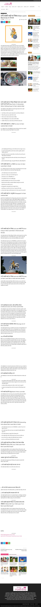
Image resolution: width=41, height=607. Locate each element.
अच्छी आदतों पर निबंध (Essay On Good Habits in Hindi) (35, 40)
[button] (39, 6)
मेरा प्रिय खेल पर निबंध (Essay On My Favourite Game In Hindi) (23, 573)
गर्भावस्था (6, 6)
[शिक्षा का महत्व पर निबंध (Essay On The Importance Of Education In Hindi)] (23, 559)
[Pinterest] (7, 22)
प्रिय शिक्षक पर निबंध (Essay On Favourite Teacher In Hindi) (4, 564)
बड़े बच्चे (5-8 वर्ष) (26, 6)
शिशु (9, 6)
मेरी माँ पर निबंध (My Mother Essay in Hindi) (8, 534)
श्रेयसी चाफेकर (30, 64)
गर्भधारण (2, 6)
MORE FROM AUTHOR (12, 554)
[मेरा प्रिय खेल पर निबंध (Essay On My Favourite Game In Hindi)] (23, 569)
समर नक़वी (3, 19)
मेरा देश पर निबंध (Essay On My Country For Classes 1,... (36, 72)
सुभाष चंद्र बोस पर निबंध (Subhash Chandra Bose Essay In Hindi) (11, 536)
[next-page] (3, 578)
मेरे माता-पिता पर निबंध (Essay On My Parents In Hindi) (6, 550)
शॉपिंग (7, 9)
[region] (14, 93)
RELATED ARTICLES (4, 554)
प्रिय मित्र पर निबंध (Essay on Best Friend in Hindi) (21, 550)
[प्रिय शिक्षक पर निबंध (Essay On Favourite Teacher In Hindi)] (5, 559)
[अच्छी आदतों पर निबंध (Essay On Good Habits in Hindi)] (5, 569)
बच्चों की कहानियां (32, 6)
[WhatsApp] (9, 22)
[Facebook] (2, 22)
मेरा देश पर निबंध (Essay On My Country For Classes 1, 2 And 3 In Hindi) (13, 564)
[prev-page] (1, 578)
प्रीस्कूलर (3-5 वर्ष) (20, 6)
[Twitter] (4, 22)
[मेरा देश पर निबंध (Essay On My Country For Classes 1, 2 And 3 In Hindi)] (14, 559)
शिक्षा (5, 13)
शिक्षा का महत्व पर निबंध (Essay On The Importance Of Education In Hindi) (23, 564)
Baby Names (3, 9)
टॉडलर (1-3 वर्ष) (14, 6)
